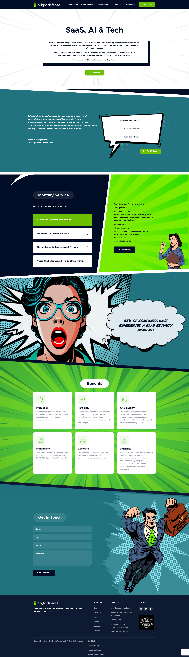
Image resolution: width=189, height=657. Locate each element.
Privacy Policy (93, 646)
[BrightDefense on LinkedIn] (141, 609)
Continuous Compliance (121, 608)
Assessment (124, 228)
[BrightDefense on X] (146, 609)
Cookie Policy (93, 641)
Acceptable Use (94, 650)
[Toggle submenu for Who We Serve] (94, 4)
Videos (96, 622)
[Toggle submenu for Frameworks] (109, 4)
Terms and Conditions (97, 655)
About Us (97, 626)
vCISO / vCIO (116, 620)
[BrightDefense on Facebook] (151, 609)
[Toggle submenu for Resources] (136, 4)
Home (96, 608)
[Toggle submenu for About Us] (122, 4)
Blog (95, 617)
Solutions (98, 613)
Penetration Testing (119, 632)
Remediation (120, 238)
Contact (97, 631)
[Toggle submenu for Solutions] (77, 4)
